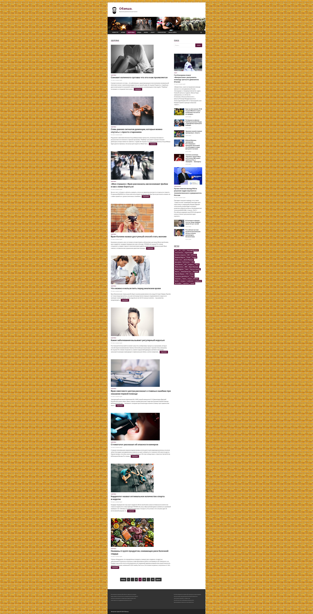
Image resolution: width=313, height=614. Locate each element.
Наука (146, 32)
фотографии (178, 283)
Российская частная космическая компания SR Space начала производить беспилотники (192, 233)
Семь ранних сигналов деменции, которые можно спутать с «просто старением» (136, 130)
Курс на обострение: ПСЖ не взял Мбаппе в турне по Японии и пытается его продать (193, 111)
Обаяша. (125, 9)
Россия (192, 274)
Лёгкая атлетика (179, 266)
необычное (190, 281)
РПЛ (187, 274)
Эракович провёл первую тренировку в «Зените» (193, 132)
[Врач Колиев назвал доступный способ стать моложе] (141, 219)
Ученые (190, 278)
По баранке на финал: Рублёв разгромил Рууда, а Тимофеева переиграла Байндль (193, 122)
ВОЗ (188, 255)
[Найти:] (188, 45)
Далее (158, 579)
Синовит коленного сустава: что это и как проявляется (139, 77)
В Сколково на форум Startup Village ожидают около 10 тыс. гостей (193, 222)
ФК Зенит (195, 278)
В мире (188, 257)
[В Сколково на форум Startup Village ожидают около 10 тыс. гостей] (179, 226)
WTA (184, 250)
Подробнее (138, 89)
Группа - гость (178, 259)
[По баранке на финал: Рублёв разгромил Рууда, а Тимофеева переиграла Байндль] (179, 126)
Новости (115, 32)
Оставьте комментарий (116, 80)
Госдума (194, 257)
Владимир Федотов (180, 257)
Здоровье (131, 32)
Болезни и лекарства (180, 255)
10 (144, 579)
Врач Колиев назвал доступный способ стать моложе (139, 236)
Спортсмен (178, 278)
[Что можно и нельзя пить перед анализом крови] (141, 271)
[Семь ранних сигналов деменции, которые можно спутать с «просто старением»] (141, 111)
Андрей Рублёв (189, 252)
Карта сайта (172, 32)
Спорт (153, 32)
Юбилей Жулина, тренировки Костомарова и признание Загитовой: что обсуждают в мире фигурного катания (192, 144)
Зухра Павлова (179, 264)
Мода (139, 32)
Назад (123, 579)
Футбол (177, 281)
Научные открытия (195, 269)
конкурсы (183, 281)
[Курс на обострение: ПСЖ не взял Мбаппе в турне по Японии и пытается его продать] (179, 114)
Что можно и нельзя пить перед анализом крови (136, 288)
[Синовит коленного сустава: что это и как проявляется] (141, 60)
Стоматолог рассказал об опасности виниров (134, 444)
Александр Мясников (192, 250)
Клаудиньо (191, 264)
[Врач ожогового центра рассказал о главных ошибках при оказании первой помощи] (141, 373)
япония (192, 283)
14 (152, 579)
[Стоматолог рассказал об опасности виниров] (141, 427)
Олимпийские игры (186, 271)
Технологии (161, 32)
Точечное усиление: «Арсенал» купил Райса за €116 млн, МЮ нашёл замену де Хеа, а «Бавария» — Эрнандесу (193, 158)
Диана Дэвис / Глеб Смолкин (182, 262)
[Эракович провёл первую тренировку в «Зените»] (179, 137)
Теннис (184, 278)
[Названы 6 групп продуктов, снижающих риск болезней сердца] (141, 533)
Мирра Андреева (179, 269)
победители (198, 281)
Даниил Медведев (188, 259)
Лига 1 (197, 264)
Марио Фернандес (193, 266)
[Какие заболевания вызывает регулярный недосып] (141, 322)
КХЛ (185, 264)
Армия (123, 32)
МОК (186, 266)
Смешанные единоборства (182, 276)
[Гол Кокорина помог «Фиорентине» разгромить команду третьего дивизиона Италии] (188, 71)
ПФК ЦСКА (195, 271)
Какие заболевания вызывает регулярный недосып (138, 340)
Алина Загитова (179, 252)
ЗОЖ (192, 262)
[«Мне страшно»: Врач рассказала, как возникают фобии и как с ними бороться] (141, 166)
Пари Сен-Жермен (179, 274)
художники (186, 283)
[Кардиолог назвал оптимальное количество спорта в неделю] (141, 479)
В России (193, 255)
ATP (176, 250)
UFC (180, 250)
